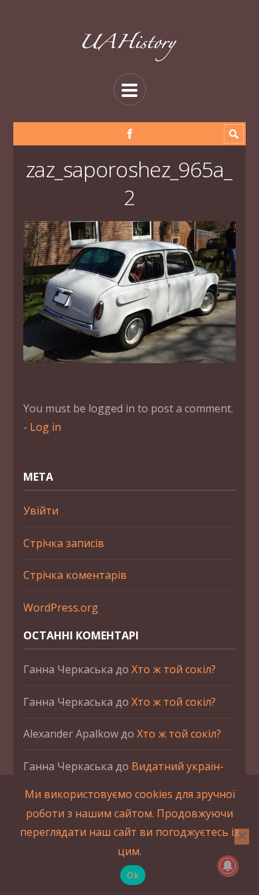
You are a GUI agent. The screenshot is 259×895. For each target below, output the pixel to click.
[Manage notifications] (227, 865)
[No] (241, 837)
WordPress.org (60, 607)
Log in (45, 427)
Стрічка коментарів (75, 575)
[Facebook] (129, 133)
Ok (133, 875)
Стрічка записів (63, 543)
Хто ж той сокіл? (173, 669)
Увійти (40, 510)
